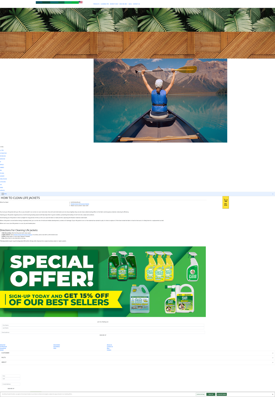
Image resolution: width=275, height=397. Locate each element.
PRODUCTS (96, 4)
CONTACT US (136, 4)
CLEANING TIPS (105, 4)
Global (2, 350)
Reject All (211, 394)
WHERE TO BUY (114, 4)
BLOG (130, 4)
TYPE (5, 194)
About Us (109, 345)
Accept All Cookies (221, 394)
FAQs (54, 348)
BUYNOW (225, 204)
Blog (108, 348)
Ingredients (56, 346)
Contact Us (110, 346)
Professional (3, 346)
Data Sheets (56, 345)
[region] (137, 394)
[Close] (272, 394)
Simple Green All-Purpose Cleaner (80, 204)
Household (3, 348)
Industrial (2, 345)
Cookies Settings (200, 394)
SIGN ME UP (103, 335)
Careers (109, 350)
